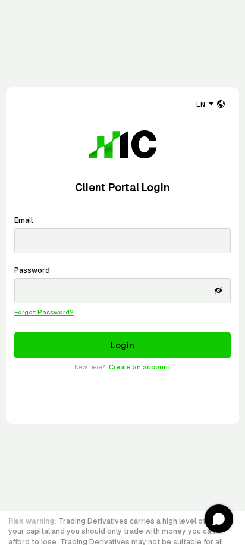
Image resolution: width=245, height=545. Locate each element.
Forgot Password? (44, 312)
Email (23, 220)
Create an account (139, 367)
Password (32, 270)
